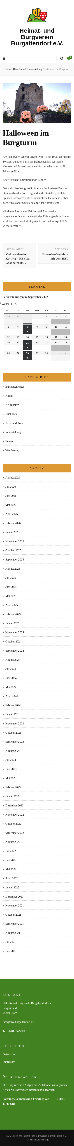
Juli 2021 (10, 941)
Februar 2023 (13, 787)
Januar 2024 (12, 714)
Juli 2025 (10, 577)
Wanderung (11, 450)
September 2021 (14, 923)
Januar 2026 (12, 532)
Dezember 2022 (14, 805)
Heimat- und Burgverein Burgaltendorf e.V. (37, 37)
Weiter (5, 303)
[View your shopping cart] (68, 59)
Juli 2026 (10, 486)
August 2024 (12, 659)
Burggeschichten (14, 386)
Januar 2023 (12, 796)
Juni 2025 (11, 586)
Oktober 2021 (13, 914)
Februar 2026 (13, 523)
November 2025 (14, 541)
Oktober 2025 (13, 550)
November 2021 (14, 905)
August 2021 (12, 932)
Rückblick (11, 413)
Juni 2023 (11, 769)
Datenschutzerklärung (37, 1139)
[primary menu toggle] (4, 58)
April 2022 (11, 878)
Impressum (9, 1061)
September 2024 (14, 650)
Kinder (9, 395)
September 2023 (14, 741)
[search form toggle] (62, 58)
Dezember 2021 (14, 896)
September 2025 (14, 559)
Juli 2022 (10, 851)
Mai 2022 (10, 869)
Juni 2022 (11, 860)
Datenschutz (10, 1054)
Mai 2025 (10, 595)
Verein (9, 441)
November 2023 (14, 723)
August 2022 (12, 841)
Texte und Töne (14, 423)
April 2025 (11, 605)
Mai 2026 (10, 504)
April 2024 (11, 696)
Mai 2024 (10, 687)
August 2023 (12, 750)
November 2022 (14, 814)
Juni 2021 (11, 951)
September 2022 (14, 832)
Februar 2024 (13, 705)
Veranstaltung (13, 432)
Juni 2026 (11, 495)
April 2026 (11, 513)
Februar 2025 (13, 614)
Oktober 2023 (13, 732)
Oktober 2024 (13, 641)
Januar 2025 (12, 623)
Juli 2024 (10, 668)
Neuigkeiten (12, 404)
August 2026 (12, 477)
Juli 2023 (10, 759)
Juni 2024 (11, 677)
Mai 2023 (10, 778)
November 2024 (14, 632)
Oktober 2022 (13, 823)
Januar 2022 (12, 887)
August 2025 (12, 568)
